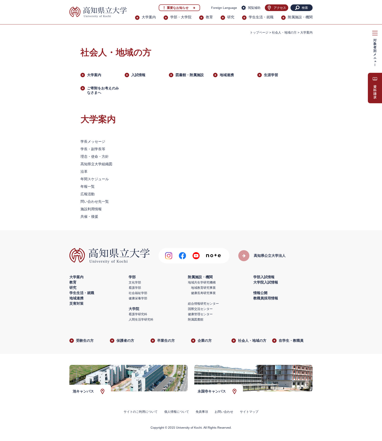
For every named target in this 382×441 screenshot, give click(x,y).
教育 (209, 17)
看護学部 (135, 287)
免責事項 (202, 411)
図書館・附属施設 (190, 75)
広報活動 (87, 194)
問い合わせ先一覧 (94, 201)
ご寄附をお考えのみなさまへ (103, 90)
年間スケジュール (94, 179)
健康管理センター (200, 314)
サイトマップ (249, 411)
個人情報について (176, 411)
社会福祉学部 (138, 293)
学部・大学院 (180, 17)
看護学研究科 (138, 314)
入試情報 (138, 75)
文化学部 (135, 282)
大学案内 (149, 17)
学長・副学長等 (92, 149)
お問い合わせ (224, 411)
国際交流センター (200, 309)
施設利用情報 (91, 209)
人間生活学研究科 (141, 319)
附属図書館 (195, 319)
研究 (230, 17)
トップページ (259, 32)
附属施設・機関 (300, 17)
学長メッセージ (92, 141)
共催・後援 (89, 216)
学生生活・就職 (261, 17)
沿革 (84, 171)
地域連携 (227, 75)
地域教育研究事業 (203, 287)
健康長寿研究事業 (203, 293)
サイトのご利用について (141, 411)
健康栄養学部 (138, 298)
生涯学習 (271, 75)
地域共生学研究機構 (202, 282)
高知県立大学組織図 (96, 164)
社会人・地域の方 (284, 32)
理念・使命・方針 (94, 156)
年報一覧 (87, 186)
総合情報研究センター (203, 303)
